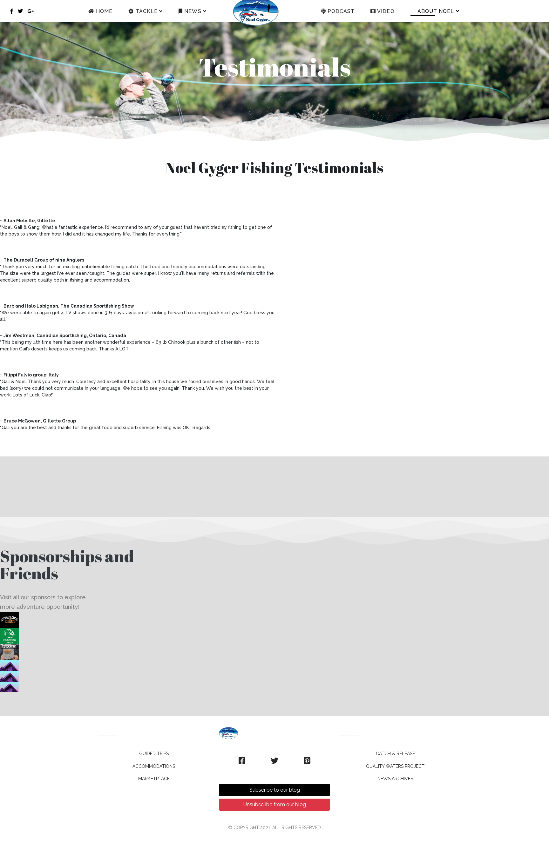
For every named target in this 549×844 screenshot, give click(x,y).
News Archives (395, 778)
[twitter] (20, 11)
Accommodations (153, 766)
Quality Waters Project (395, 766)
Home (103, 11)
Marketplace (154, 778)
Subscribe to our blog (274, 790)
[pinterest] (307, 761)
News (192, 11)
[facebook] (11, 11)
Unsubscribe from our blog (274, 804)
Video (385, 11)
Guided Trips (154, 753)
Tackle (146, 11)
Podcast (340, 11)
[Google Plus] (30, 11)
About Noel (435, 11)
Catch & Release (395, 753)
